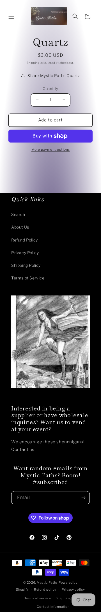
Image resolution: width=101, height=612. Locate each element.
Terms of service (37, 598)
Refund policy (45, 589)
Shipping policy (69, 598)
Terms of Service (28, 277)
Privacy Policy (25, 252)
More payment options (50, 149)
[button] (11, 16)
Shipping (33, 62)
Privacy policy (73, 589)
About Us (20, 227)
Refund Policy (24, 240)
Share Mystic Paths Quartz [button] (53, 75)
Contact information (53, 607)
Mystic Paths (47, 582)
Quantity (50, 88)
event (41, 429)
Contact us (23, 449)
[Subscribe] (83, 497)
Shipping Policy (26, 265)
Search (18, 214)
